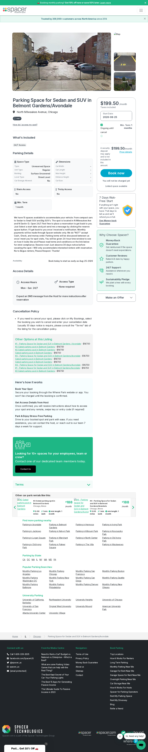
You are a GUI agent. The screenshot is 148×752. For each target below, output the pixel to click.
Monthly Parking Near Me (122, 666)
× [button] (145, 2)
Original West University (60, 606)
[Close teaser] (46, 743)
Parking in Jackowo (32, 531)
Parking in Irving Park (112, 524)
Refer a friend (116, 708)
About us (80, 666)
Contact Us (25, 469)
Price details (126, 152)
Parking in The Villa (85, 544)
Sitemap (79, 671)
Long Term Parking (119, 662)
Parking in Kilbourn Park (87, 531)
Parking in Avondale (32, 524)
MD (50, 559)
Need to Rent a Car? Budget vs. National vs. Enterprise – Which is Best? (56, 657)
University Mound (84, 606)
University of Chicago (112, 599)
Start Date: (108, 113)
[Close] (145, 19)
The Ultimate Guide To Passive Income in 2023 (55, 690)
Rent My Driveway (118, 700)
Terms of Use (82, 654)
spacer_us (14, 666)
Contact (79, 675)
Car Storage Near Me (120, 683)
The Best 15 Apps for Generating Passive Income (56, 683)
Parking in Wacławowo (112, 544)
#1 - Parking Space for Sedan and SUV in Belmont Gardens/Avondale (47, 368)
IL (37, 559)
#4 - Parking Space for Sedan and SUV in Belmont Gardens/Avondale (47, 365)
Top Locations (116, 654)
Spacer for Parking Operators (124, 692)
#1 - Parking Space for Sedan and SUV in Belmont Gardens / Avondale (48, 343)
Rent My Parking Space (121, 696)
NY (40, 559)
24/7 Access (19, 145)
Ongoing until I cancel (107, 130)
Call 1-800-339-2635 (19, 654)
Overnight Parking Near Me (123, 679)
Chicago (37, 636)
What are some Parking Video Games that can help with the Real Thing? (55, 667)
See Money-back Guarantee (107, 222)
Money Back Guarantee (87, 662)
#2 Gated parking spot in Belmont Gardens (35, 347)
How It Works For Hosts (121, 687)
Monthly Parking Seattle (113, 578)
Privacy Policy (82, 658)
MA (33, 559)
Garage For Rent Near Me (122, 671)
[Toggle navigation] (141, 10)
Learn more (105, 2)
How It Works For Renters (122, 658)
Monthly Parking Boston (113, 571)
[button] (101, 136)
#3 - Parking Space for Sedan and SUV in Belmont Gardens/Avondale (47, 356)
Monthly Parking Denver (87, 584)
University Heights (84, 599)
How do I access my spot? (25, 124)
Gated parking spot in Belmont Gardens (33, 353)
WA (45, 559)
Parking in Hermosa (85, 524)
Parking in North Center (87, 538)
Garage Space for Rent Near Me (125, 675)
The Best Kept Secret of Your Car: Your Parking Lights (55, 676)
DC (28, 559)
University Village (57, 613)
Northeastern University (60, 599)
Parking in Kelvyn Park (59, 531)
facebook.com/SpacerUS (21, 658)
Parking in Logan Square (34, 538)
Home (15, 636)
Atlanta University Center (34, 613)
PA (55, 559)
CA (24, 559)
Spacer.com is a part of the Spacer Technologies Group (28, 735)
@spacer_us (16, 662)
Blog (112, 704)
